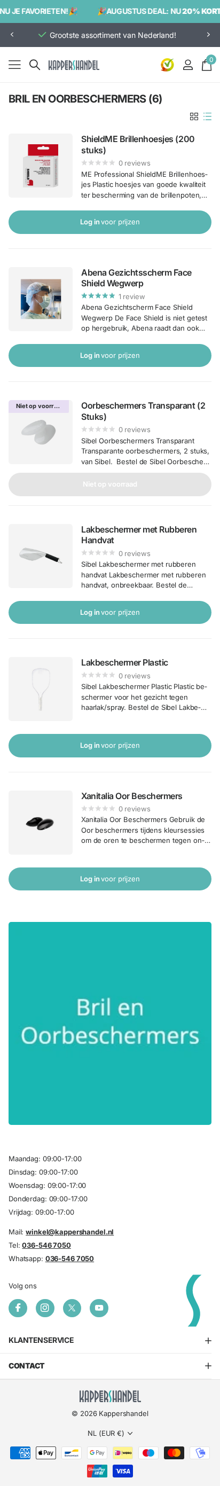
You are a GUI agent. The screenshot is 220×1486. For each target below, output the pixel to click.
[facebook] (18, 1308)
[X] (72, 1308)
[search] (34, 65)
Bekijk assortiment (15, 64)
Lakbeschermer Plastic (124, 662)
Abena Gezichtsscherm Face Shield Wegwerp (136, 277)
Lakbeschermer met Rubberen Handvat (139, 534)
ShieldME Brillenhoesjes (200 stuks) (138, 144)
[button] (11, 35)
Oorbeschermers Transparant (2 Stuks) (143, 410)
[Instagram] (45, 1308)
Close (110, 1341)
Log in (110, 221)
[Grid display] (194, 116)
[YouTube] (99, 1308)
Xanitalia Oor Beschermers (132, 796)
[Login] (188, 64)
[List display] (207, 116)
